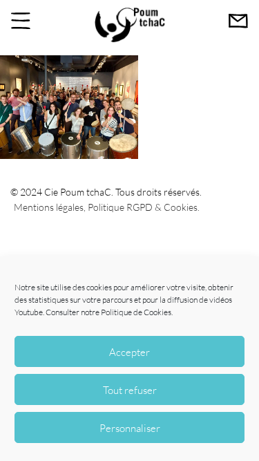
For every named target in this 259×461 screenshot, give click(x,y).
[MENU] (20, 20)
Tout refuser (130, 390)
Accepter (129, 352)
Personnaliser (129, 428)
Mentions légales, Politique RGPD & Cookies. (107, 207)
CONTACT (238, 20)
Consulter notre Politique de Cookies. (109, 312)
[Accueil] (129, 40)
